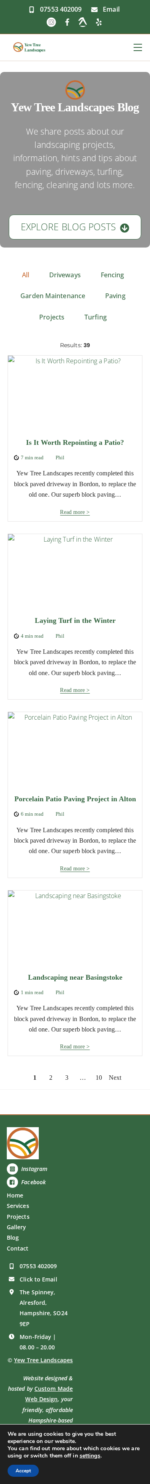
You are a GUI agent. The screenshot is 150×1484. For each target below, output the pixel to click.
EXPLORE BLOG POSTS (68, 227)
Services (18, 1206)
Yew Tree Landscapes (43, 1360)
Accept (23, 1471)
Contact (18, 1248)
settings (90, 1455)
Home (15, 1195)
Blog (13, 1237)
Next (115, 1078)
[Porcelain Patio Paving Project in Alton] (75, 750)
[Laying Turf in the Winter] (75, 572)
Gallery (16, 1227)
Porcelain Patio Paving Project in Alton (75, 799)
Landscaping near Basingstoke (75, 977)
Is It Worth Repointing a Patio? (75, 442)
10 (99, 1078)
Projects (18, 1216)
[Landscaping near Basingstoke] (75, 928)
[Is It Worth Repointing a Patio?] (75, 394)
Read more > (75, 512)
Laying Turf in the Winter (75, 620)
